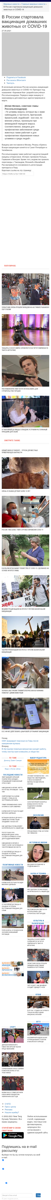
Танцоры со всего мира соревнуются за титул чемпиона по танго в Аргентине (36, 942)
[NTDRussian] (2, 1002)
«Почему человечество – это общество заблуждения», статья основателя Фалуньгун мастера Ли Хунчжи (37, 780)
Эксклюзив (38, 815)
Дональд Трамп (9, 760)
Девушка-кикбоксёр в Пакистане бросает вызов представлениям (11, 1047)
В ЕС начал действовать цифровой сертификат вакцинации (25, 731)
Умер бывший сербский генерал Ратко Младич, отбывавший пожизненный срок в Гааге (12, 780)
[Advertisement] (25, 197)
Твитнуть (10, 83)
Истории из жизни (38, 842)
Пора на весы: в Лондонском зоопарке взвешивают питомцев (12, 932)
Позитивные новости (13, 865)
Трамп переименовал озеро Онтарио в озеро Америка (12, 805)
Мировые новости (11, 4)
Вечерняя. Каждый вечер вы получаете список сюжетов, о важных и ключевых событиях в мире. (26, 1163)
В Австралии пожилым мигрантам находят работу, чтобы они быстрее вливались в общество (24, 750)
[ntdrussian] (2, 1017)
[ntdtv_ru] (2, 1020)
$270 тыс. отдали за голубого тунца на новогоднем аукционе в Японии (38, 1012)
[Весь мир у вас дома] (2, 1006)
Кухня (38, 994)
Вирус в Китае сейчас (13, 769)
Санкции (19, 760)
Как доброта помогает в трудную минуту (36, 865)
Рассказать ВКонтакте (16, 80)
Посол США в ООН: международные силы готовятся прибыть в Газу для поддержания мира (11, 835)
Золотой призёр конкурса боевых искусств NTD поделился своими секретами (36, 805)
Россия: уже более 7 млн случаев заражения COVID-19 (22, 530)
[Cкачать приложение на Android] (13, 1137)
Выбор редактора (38, 758)
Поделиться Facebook (16, 77)
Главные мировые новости (33, 4)
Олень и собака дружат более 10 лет (16, 491)
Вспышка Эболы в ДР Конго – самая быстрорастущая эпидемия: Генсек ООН (12, 820)
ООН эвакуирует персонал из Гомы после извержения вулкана (20, 742)
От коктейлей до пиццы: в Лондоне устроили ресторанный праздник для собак (12, 855)
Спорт (13, 1027)
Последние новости (12, 775)
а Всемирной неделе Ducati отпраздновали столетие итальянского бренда (37, 1039)
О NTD (8, 1103)
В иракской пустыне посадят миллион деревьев (12, 812)
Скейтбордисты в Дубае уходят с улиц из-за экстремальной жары (10, 798)
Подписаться (39, 1195)
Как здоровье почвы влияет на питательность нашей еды (13, 827)
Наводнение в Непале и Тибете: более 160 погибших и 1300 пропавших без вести (12, 845)
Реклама (8, 1109)
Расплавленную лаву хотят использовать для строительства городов (37, 911)
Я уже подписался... (10, 1198)
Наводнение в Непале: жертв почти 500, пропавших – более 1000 (13, 790)
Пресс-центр (10, 1106)
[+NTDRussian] (2, 1013)
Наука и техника (38, 873)
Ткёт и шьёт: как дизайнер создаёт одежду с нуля (37, 986)
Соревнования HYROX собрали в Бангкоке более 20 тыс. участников (13, 1071)
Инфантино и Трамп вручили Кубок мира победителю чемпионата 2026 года (12, 1094)
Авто (38, 1022)
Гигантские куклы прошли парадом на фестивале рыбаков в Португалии (37, 965)
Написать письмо (35, 1135)
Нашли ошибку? (12, 1112)
